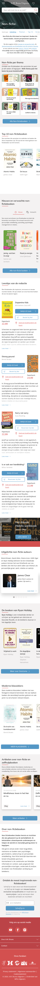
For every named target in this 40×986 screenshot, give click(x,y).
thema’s (26, 48)
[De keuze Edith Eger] (26, 162)
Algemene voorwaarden (27, 971)
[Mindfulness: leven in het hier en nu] (16, 792)
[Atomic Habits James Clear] (10, 162)
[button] (14, 597)
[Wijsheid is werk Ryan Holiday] (10, 641)
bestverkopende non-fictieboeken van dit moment (17, 46)
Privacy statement (9, 971)
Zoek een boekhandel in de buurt (27, 324)
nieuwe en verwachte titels (26, 44)
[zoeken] (36, 10)
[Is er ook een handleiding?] (32, 471)
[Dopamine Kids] (7, 309)
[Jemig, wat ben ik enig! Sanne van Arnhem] (10, 246)
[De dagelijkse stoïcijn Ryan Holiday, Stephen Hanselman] (26, 645)
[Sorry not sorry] (7, 420)
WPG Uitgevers (20, 979)
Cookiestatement (20, 974)
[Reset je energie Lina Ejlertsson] (26, 244)
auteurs (21, 48)
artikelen (34, 48)
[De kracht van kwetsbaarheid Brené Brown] (10, 719)
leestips (35, 46)
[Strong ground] (32, 363)
